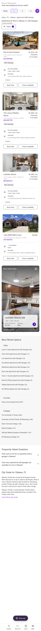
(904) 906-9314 (7, 181)
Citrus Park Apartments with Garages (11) (16, 354)
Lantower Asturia (9, 174)
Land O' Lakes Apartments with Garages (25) (17, 349)
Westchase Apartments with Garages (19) (16, 367)
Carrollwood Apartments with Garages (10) (16, 363)
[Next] (37, 11)
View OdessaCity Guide (10, 497)
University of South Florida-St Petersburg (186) (17, 419)
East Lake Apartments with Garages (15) (15, 371)
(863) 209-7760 (7, 120)
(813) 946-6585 (7, 59)
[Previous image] (4, 40)
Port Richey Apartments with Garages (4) (15, 389)
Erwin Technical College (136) (12, 424)
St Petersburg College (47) (10, 437)
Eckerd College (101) (9, 428)
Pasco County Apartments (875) (12, 402)
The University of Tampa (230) (12, 415)
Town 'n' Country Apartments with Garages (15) (17, 376)
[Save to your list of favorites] (35, 34)
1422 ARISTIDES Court (12, 235)
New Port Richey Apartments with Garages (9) (17, 380)
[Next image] (36, 40)
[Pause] (36, 270)
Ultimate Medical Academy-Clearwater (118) (16, 432)
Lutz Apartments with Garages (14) (13, 358)
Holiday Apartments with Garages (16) (14, 384)
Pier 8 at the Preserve (11, 52)
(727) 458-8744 (7, 240)
